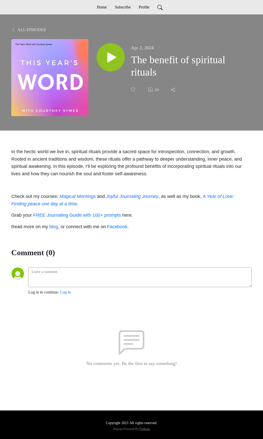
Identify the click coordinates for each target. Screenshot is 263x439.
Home (102, 7)
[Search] (160, 7)
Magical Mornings (78, 196)
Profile (144, 7)
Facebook (117, 226)
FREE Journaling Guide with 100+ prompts (77, 215)
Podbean (144, 429)
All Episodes (31, 30)
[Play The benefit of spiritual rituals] (111, 57)
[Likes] (133, 89)
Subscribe (123, 7)
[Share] (174, 89)
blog (53, 226)
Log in (65, 292)
